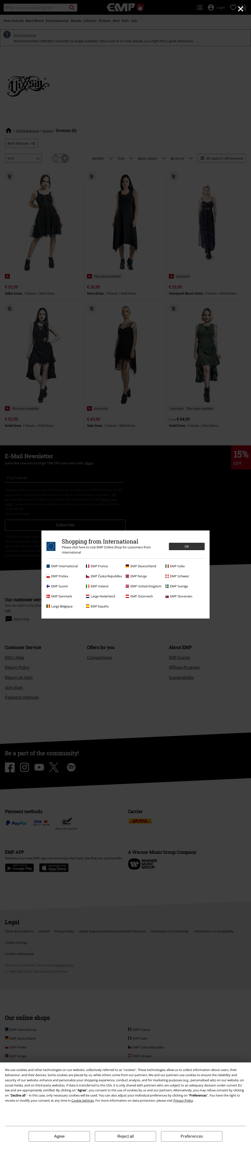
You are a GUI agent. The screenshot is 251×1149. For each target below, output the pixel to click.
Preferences (192, 1136)
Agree (59, 1136)
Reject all (125, 1136)
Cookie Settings (82, 1100)
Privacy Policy (183, 1100)
